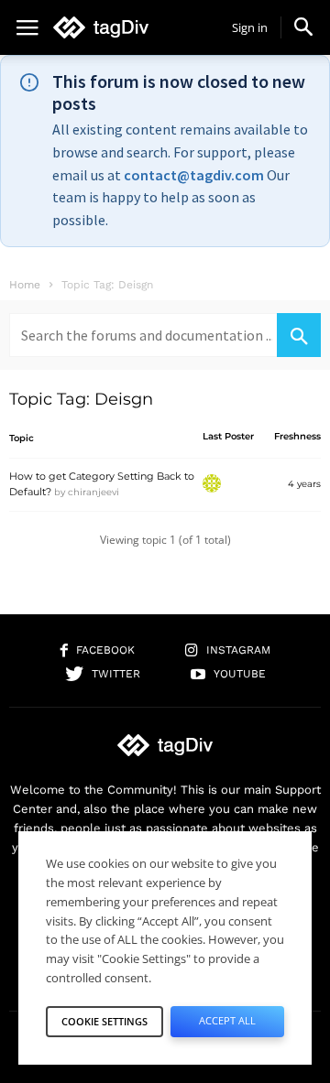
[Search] (299, 335)
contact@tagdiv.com (194, 175)
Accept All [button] (227, 1020)
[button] (303, 26)
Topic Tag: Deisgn (81, 399)
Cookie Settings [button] (104, 1021)
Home (24, 284)
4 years (304, 484)
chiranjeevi (93, 492)
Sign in (250, 27)
